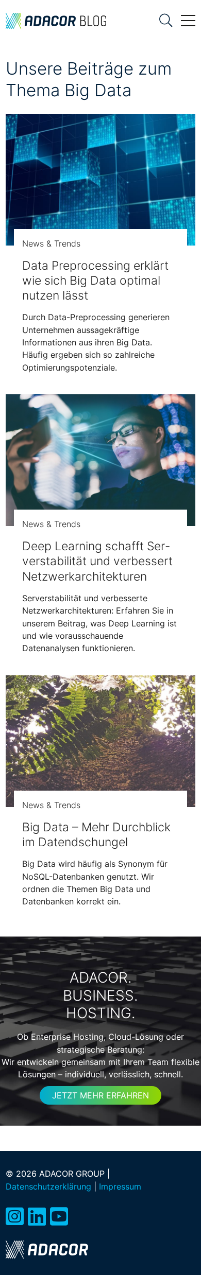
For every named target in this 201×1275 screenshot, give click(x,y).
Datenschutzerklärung (48, 1186)
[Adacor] (47, 1250)
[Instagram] (15, 1216)
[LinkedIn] (37, 1216)
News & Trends (51, 243)
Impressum (120, 1186)
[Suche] (166, 20)
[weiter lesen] (100, 180)
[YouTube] (59, 1216)
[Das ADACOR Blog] (56, 20)
